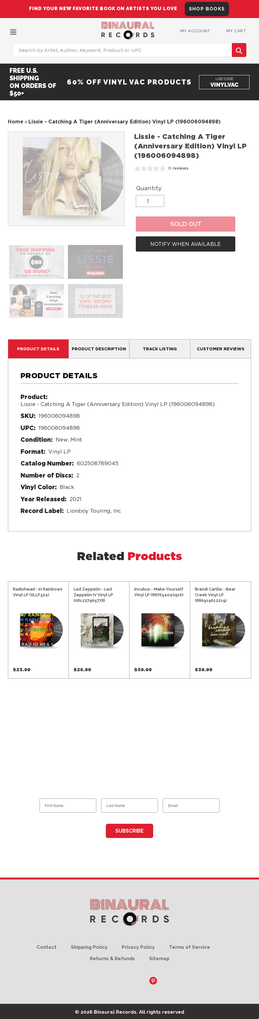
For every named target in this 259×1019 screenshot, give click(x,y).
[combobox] (129, 50)
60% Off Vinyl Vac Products (129, 82)
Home (15, 121)
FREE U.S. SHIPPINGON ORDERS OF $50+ (32, 82)
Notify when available (185, 244)
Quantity (149, 188)
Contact (47, 947)
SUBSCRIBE (129, 831)
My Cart (236, 30)
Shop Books (207, 9)
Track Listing (160, 349)
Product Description (99, 349)
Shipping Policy (89, 947)
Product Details (38, 349)
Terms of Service (189, 947)
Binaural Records (115, 1012)
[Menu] (13, 31)
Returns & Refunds (112, 958)
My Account (195, 30)
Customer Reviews (220, 349)
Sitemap (159, 958)
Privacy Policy (138, 947)
